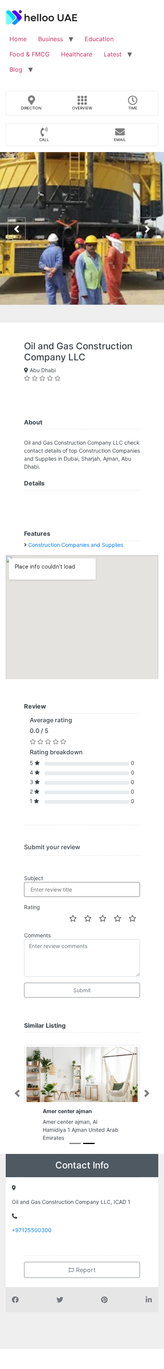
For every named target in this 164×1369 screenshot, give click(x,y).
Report (85, 1270)
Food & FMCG (30, 54)
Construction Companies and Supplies (75, 544)
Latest (113, 54)
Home (18, 39)
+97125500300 (31, 1230)
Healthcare (76, 54)
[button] (17, 1093)
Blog (16, 69)
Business (50, 39)
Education (99, 39)
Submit (82, 990)
